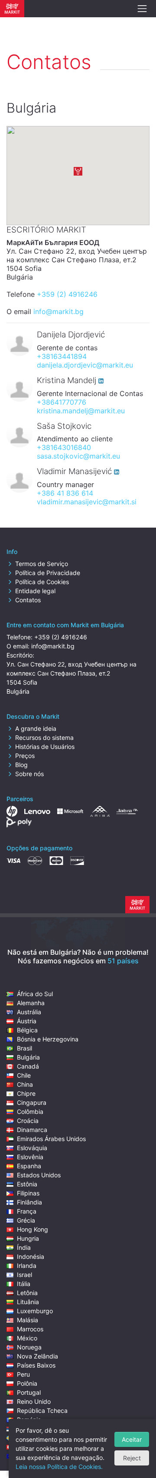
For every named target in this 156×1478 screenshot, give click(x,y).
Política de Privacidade (47, 572)
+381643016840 (64, 447)
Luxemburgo (35, 1310)
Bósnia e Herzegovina (47, 1039)
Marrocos (30, 1329)
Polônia (27, 1383)
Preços (25, 755)
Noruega (29, 1347)
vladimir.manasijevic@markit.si (86, 501)
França (26, 1211)
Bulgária (28, 1057)
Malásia (27, 1320)
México (27, 1338)
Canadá (28, 1066)
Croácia (28, 1120)
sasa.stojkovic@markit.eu (78, 456)
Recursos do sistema (44, 737)
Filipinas (28, 1193)
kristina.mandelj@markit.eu (81, 410)
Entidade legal (35, 590)
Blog (21, 764)
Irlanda (26, 1265)
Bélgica (27, 1030)
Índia (24, 1247)
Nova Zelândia (37, 1356)
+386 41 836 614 (65, 493)
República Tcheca (42, 1410)
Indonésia (30, 1256)
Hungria (28, 1238)
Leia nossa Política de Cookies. (59, 1466)
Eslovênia (30, 1156)
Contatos (28, 600)
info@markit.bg (58, 311)
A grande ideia (35, 728)
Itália (23, 1283)
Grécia (26, 1220)
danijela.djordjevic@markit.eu (85, 365)
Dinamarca (32, 1129)
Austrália (29, 1012)
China (25, 1084)
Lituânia (28, 1301)
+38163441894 (62, 356)
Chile (24, 1075)
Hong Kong (32, 1229)
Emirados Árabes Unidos (51, 1138)
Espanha (29, 1166)
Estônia (27, 1184)
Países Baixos (36, 1365)
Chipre (26, 1093)
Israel (24, 1274)
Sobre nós (29, 773)
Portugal (29, 1392)
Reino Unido (34, 1401)
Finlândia (29, 1202)
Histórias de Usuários (45, 746)
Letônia (27, 1292)
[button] (78, 171)
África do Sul (35, 993)
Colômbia (30, 1111)
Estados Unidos (39, 1175)
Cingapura (31, 1102)
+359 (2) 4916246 (67, 294)
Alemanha (31, 1002)
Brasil (24, 1048)
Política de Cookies (42, 581)
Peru (23, 1374)
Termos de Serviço (41, 563)
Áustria (26, 1021)
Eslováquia (32, 1147)
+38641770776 (61, 402)
